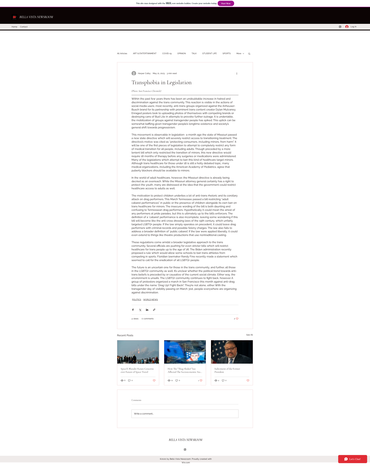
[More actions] (236, 73)
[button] (249, 53)
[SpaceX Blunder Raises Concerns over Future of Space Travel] (138, 352)
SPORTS (227, 53)
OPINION (181, 53)
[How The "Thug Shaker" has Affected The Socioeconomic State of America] (185, 352)
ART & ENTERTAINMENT (145, 53)
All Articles (122, 53)
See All (249, 335)
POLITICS (136, 299)
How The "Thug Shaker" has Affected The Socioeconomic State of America (185, 370)
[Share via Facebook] (133, 309)
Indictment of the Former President (227, 370)
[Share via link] (154, 309)
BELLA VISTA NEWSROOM (36, 17)
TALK (194, 53)
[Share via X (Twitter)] (140, 309)
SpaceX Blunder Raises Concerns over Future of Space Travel (137, 370)
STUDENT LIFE (209, 53)
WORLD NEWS (150, 299)
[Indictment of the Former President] (232, 352)
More (238, 53)
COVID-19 (167, 53)
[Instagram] (340, 26)
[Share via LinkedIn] (147, 309)
